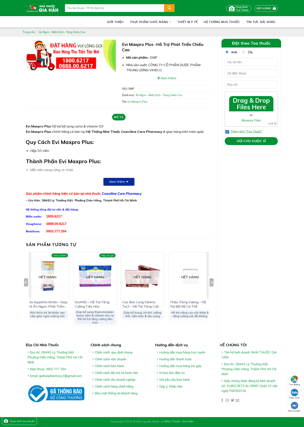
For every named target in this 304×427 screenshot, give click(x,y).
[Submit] (169, 8)
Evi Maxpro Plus (137, 101)
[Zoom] (31, 67)
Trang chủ (29, 32)
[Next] (211, 290)
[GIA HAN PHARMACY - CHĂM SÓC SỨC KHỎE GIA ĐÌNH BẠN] (42, 8)
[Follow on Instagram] (227, 400)
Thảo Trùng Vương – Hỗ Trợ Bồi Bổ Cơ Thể (188, 304)
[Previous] (26, 290)
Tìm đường (294, 384)
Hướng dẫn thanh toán (175, 359)
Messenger (294, 410)
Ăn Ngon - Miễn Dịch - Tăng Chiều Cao (62, 32)
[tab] (119, 117)
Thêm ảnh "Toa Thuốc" (246, 131)
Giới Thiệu (115, 22)
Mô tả (118, 117)
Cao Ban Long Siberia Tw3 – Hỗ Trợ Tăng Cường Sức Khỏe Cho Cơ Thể (142, 304)
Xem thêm (117, 182)
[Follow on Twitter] (232, 400)
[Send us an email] (237, 400)
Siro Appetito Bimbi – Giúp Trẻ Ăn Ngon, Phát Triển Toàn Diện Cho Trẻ (47, 304)
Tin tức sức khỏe (260, 22)
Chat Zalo (294, 397)
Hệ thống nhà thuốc (222, 22)
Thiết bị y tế (187, 22)
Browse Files (251, 120)
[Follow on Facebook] (222, 400)
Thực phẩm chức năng (149, 22)
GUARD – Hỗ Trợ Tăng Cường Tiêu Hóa (92, 304)
